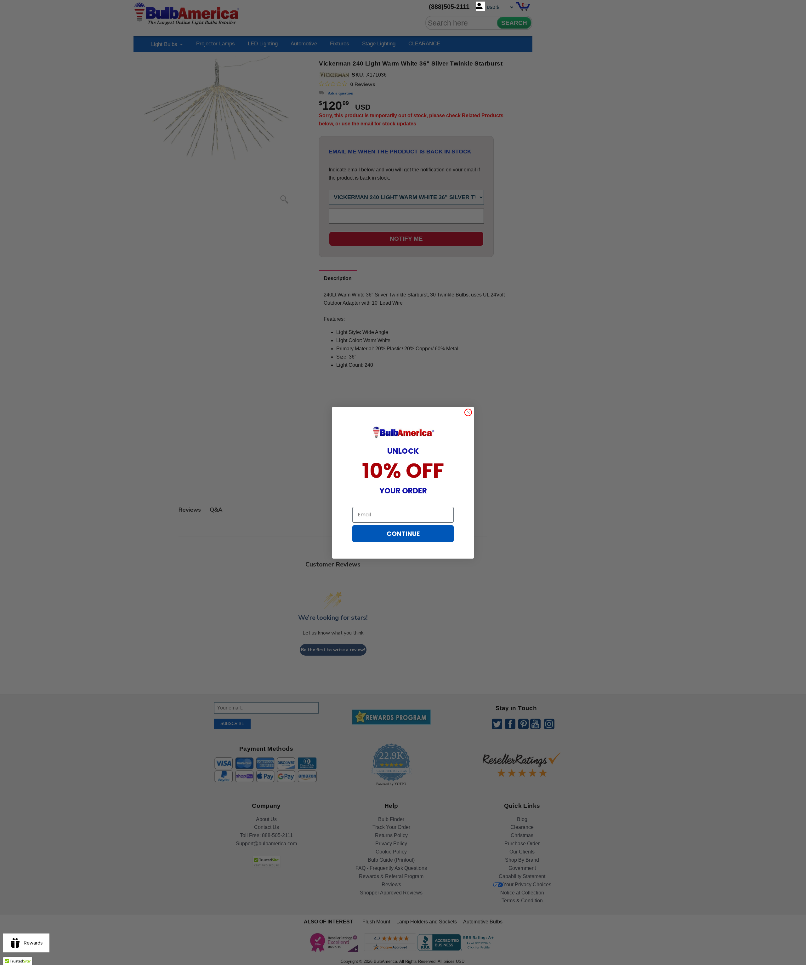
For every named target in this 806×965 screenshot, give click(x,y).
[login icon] (480, 6)
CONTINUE (403, 533)
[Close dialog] (468, 412)
